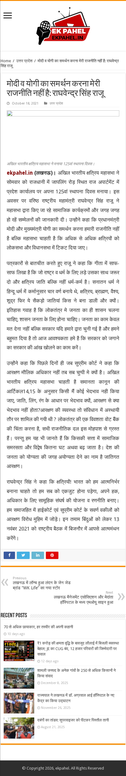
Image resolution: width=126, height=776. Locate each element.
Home (6, 61)
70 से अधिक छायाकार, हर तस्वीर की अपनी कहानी (38, 627)
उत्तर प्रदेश (24, 61)
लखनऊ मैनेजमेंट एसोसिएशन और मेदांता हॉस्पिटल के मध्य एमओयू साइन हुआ (83, 598)
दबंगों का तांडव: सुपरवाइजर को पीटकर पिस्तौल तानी (73, 720)
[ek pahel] (63, 24)
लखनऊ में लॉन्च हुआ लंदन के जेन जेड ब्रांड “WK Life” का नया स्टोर (42, 583)
